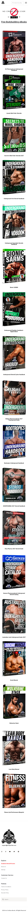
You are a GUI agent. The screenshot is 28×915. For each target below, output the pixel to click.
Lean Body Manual (14, 769)
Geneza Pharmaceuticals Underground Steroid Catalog (14, 594)
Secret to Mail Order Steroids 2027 (14, 155)
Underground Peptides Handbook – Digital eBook (14, 331)
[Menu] (26, 2)
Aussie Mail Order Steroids (14, 113)
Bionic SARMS (14, 287)
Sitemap (3, 869)
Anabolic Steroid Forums (8, 863)
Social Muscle (14, 680)
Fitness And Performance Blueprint (14, 812)
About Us (3, 866)
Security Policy (5, 892)
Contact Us (4, 878)
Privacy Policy (4, 889)
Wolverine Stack (14, 723)
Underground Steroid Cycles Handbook (14, 374)
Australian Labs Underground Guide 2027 (14, 637)
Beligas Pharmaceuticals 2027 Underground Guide (14, 419)
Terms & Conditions (6, 886)
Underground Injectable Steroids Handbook (14, 243)
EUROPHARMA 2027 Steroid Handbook (14, 506)
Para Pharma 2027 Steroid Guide (14, 549)
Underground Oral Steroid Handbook (14, 198)
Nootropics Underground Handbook (14, 463)
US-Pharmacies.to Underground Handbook (14, 69)
